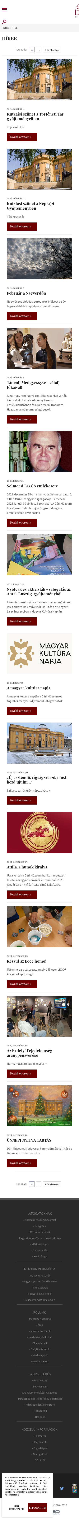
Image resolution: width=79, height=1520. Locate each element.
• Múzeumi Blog (39, 1361)
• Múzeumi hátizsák (39, 1232)
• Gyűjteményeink (39, 1349)
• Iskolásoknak (39, 1287)
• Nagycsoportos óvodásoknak (39, 1281)
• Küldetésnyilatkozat (39, 1337)
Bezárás (47, 1479)
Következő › (52, 50)
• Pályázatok (40, 1442)
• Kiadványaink (39, 1355)
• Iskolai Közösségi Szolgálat (39, 1220)
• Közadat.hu (39, 1410)
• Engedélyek (39, 1448)
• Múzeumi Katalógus (39, 1318)
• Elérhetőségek (39, 1244)
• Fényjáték (39, 1226)
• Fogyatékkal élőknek (39, 1293)
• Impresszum (39, 1386)
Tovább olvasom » (20, 137)
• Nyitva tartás (39, 1250)
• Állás (39, 1325)
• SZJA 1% (39, 1460)
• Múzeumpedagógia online (39, 1300)
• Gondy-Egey (39, 1380)
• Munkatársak (39, 1343)
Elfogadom (37, 1507)
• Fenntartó (39, 1436)
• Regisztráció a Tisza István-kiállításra (39, 1238)
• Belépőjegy (39, 1256)
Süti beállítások (16, 1507)
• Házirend (39, 1417)
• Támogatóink (39, 1454)
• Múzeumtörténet (39, 1331)
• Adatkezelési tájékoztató (39, 1404)
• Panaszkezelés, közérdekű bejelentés (40, 1398)
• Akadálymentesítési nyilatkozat (39, 1392)
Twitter (63, 1488)
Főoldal (5, 28)
